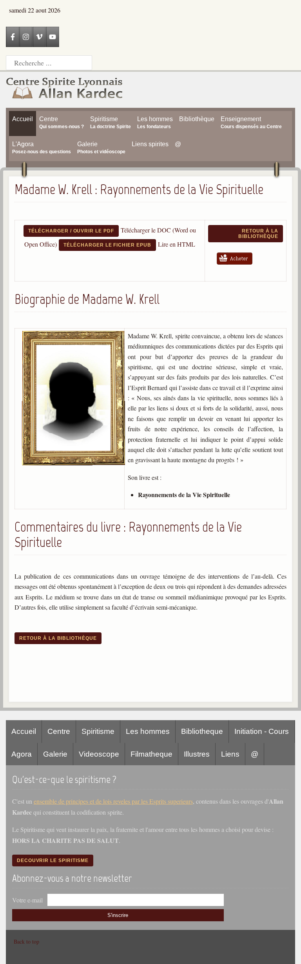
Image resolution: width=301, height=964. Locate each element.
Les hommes (148, 731)
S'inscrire (117, 915)
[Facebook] (12, 37)
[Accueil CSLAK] (64, 89)
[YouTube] (52, 37)
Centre (58, 731)
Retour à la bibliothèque (258, 233)
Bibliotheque (202, 731)
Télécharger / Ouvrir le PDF (71, 231)
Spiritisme (98, 731)
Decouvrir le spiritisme (53, 860)
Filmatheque (151, 754)
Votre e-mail (27, 900)
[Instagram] (26, 37)
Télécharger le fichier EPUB (107, 245)
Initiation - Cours (261, 731)
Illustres (197, 754)
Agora (21, 754)
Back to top (26, 941)
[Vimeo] (39, 37)
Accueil (23, 731)
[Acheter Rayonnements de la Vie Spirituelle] (237, 266)
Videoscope (99, 754)
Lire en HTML (176, 244)
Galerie (55, 754)
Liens (230, 754)
